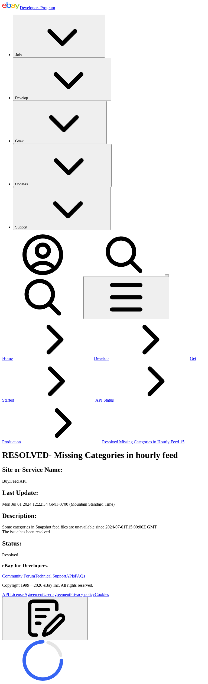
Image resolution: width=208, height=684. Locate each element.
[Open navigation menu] (126, 297)
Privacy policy (82, 594)
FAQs (80, 576)
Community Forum (18, 576)
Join (18, 55)
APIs (70, 576)
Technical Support (50, 576)
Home (7, 358)
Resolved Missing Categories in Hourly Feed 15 (143, 442)
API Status (104, 400)
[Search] (124, 273)
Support (21, 227)
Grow (19, 141)
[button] (45, 618)
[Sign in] (42, 273)
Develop (21, 98)
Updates (21, 184)
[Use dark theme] (167, 275)
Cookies (102, 594)
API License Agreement (22, 594)
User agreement (56, 594)
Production (11, 442)
